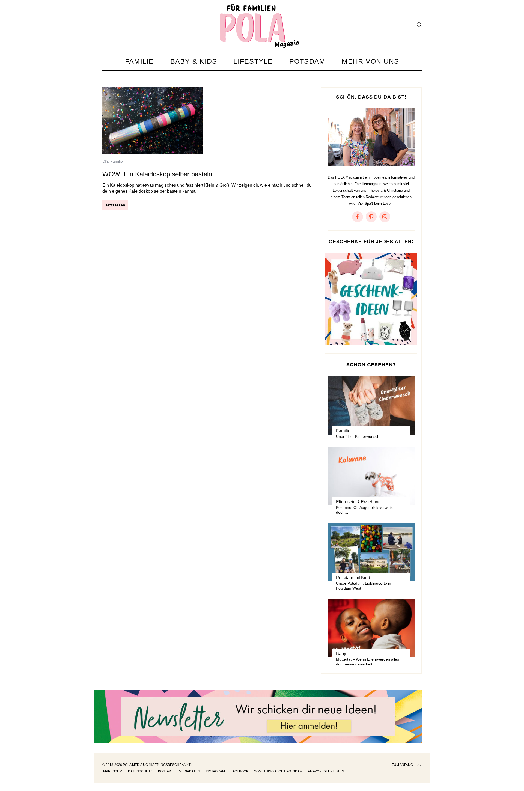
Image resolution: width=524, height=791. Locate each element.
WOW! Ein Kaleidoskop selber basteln (157, 174)
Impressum (112, 771)
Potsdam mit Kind (353, 577)
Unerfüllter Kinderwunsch (357, 436)
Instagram (215, 771)
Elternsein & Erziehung (358, 501)
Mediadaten (189, 771)
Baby (341, 653)
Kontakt (165, 771)
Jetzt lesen (115, 205)
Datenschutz (140, 771)
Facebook (239, 771)
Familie (116, 161)
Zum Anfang (402, 765)
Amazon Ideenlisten (326, 771)
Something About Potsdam (278, 771)
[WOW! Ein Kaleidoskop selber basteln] (152, 120)
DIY (105, 161)
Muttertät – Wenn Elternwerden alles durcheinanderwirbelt (367, 661)
